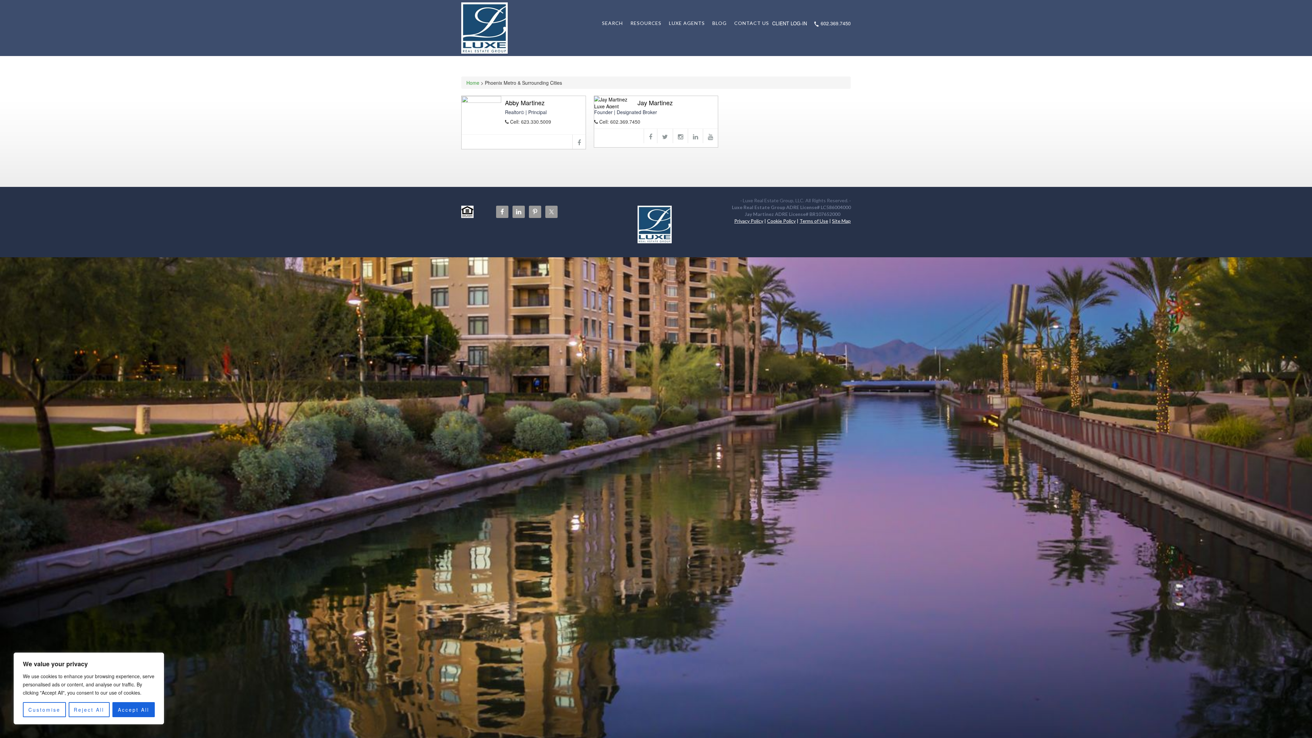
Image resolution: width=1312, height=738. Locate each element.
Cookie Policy (781, 221)
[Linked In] (695, 136)
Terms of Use (814, 221)
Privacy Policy (748, 221)
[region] (89, 688)
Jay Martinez (655, 102)
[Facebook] (579, 142)
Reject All (89, 709)
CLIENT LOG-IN (789, 23)
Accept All (133, 709)
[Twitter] (665, 136)
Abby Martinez (525, 102)
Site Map (841, 221)
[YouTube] (710, 136)
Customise (44, 709)
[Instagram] (680, 136)
